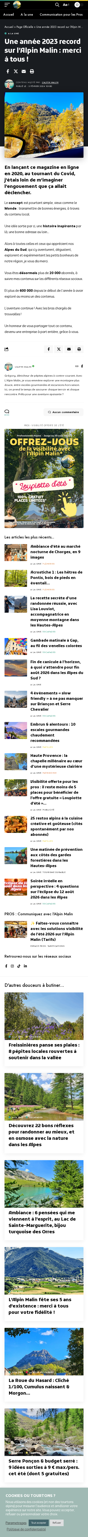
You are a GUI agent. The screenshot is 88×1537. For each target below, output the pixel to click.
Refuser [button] (57, 1522)
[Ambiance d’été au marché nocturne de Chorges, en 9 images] (16, 552)
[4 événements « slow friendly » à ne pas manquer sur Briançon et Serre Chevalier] (16, 699)
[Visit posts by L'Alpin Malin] (9, 367)
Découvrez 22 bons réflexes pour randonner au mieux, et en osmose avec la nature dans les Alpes (41, 1135)
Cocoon (35, 1037)
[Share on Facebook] (8, 71)
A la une (13, 33)
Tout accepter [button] (38, 1522)
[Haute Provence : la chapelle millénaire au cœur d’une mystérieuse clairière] (16, 761)
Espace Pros (38, 945)
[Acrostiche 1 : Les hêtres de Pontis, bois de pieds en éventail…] (16, 578)
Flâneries (49, 563)
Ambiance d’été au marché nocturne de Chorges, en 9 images (55, 552)
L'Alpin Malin (50, 82)
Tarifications (56, 945)
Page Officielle (24, 27)
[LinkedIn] (25, 966)
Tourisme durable (54, 872)
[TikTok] (19, 966)
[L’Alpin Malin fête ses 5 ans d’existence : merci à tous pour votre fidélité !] (44, 1271)
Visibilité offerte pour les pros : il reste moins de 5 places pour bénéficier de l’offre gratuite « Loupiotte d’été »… (55, 793)
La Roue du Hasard (41, 1372)
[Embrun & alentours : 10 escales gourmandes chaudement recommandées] (16, 730)
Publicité (48, 809)
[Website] (77, 367)
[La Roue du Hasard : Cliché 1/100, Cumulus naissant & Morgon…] (44, 1351)
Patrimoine (49, 772)
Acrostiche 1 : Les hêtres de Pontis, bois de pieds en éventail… (56, 578)
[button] (8, 5)
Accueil (9, 27)
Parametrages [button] (16, 1523)
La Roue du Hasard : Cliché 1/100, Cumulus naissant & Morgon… (39, 1387)
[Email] (24, 71)
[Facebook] (82, 367)
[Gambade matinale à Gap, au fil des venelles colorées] (16, 646)
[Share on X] (16, 71)
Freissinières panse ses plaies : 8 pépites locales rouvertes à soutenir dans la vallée (44, 1051)
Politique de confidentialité (26, 1529)
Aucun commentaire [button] (65, 412)
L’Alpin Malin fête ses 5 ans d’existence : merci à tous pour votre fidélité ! (40, 1306)
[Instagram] (12, 966)
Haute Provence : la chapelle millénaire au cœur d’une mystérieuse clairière (56, 761)
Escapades (49, 631)
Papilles (48, 747)
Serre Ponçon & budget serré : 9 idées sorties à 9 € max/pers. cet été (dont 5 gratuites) (44, 1467)
